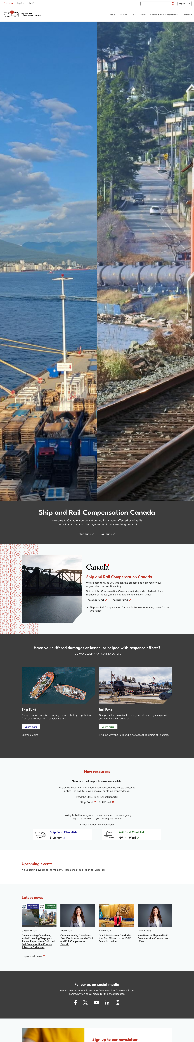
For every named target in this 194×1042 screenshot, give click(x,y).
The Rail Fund (119, 600)
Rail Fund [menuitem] (33, 3)
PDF (121, 837)
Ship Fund (85, 534)
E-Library (56, 837)
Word (132, 837)
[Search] (173, 3)
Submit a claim (30, 735)
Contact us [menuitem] (187, 15)
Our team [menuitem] (123, 15)
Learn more (31, 727)
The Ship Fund (95, 600)
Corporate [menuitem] (8, 3)
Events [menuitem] (143, 15)
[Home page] (23, 15)
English (182, 4)
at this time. (162, 735)
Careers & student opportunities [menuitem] (164, 15)
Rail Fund (106, 534)
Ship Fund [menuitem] (21, 3)
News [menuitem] (134, 15)
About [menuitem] (112, 15)
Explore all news (32, 956)
